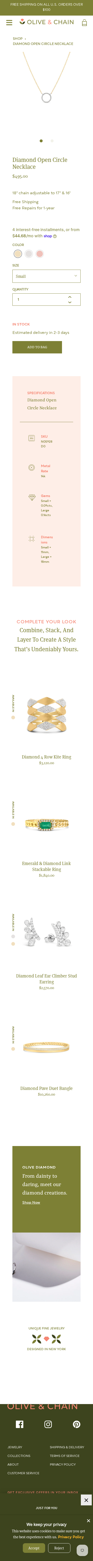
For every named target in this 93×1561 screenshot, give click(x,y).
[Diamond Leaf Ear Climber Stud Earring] (46, 935)
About (13, 1464)
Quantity (20, 289)
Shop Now (31, 1202)
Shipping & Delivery (67, 1447)
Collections (18, 1456)
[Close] (88, 1519)
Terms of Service (65, 1456)
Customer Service (23, 1473)
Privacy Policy (63, 1464)
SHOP (18, 39)
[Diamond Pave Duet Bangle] (46, 1047)
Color (18, 245)
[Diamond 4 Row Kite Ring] (46, 716)
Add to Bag (37, 347)
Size (15, 265)
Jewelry (14, 1447)
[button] (46, 90)
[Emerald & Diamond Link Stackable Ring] (46, 822)
